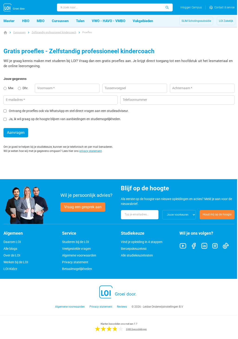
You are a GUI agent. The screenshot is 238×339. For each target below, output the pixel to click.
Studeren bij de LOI (75, 242)
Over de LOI (11, 255)
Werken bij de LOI (15, 262)
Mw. (11, 88)
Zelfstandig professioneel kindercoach (54, 32)
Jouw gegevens (14, 79)
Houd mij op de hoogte (217, 214)
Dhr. (25, 88)
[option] (10, 88)
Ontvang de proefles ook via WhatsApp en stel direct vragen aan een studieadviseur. (69, 111)
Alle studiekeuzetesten (137, 255)
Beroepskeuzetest (134, 248)
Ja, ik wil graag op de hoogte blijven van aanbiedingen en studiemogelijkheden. (65, 119)
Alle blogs (10, 248)
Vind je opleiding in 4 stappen (141, 242)
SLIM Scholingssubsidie (196, 21)
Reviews (122, 306)
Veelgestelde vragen (76, 248)
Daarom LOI (12, 242)
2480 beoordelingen (136, 329)
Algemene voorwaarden (79, 255)
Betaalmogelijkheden (77, 269)
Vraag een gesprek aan (83, 207)
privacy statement (90, 151)
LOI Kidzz (10, 269)
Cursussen (19, 32)
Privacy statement (75, 262)
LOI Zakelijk (226, 21)
